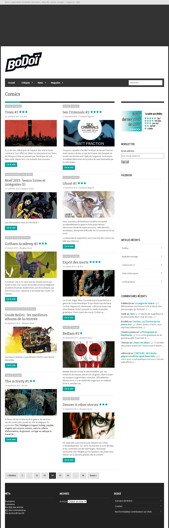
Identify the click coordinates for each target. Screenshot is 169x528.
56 (68, 475)
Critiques (24, 83)
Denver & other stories (81, 405)
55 (60, 475)
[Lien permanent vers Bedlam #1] (89, 354)
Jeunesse (26, 238)
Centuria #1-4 (128, 265)
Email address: (127, 151)
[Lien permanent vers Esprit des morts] (89, 283)
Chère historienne (130, 273)
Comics (8, 106)
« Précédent (11, 475)
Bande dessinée (12, 174)
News (38, 83)
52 (37, 475)
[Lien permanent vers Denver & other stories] (89, 425)
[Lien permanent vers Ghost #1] (89, 204)
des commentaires (15, 510)
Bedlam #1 (71, 333)
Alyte (132, 314)
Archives (63, 501)
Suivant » (93, 475)
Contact (118, 506)
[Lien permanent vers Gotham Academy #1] (31, 265)
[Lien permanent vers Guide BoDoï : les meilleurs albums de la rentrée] (31, 340)
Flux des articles (14, 507)
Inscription (10, 501)
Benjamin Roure (27, 189)
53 (45, 475)
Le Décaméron (128, 282)
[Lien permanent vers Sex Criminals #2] (89, 133)
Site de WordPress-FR (14, 513)
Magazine (54, 83)
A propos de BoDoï (123, 501)
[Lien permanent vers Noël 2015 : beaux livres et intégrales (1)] (31, 205)
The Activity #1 (17, 381)
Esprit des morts (76, 262)
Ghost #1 (70, 183)
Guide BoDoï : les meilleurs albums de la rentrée (26, 317)
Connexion (10, 504)
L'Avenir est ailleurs (141, 343)
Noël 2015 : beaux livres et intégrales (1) (25, 182)
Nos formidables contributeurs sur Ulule (133, 512)
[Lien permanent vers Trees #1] (31, 133)
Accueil (11, 82)
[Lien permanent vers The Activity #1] (31, 402)
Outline (125, 248)
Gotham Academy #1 (21, 244)
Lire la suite (11, 164)
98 (83, 475)
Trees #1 (12, 112)
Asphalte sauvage (130, 256)
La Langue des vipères (144, 303)
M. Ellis (24, 116)
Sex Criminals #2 (76, 112)
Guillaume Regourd (86, 116)
